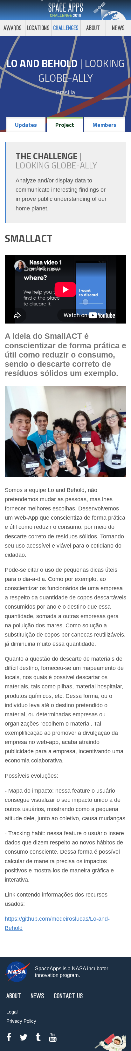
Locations (38, 28)
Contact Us (68, 996)
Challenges (66, 28)
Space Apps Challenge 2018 (65, 10)
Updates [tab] (26, 124)
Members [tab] (104, 124)
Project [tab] (64, 124)
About (93, 28)
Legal (11, 1011)
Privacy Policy (21, 1021)
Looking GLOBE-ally (81, 70)
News (118, 28)
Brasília (65, 92)
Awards (12, 28)
